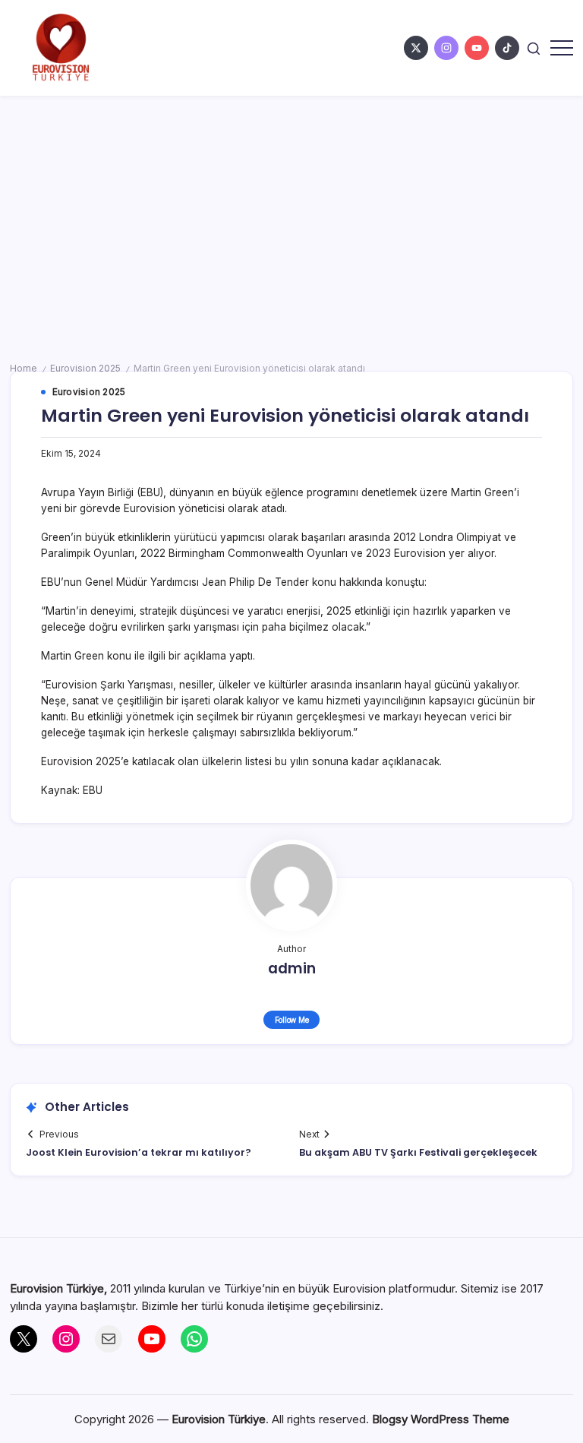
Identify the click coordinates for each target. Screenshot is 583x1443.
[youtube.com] (477, 48)
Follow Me (292, 1019)
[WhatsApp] (194, 1339)
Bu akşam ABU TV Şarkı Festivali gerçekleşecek (418, 1152)
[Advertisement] (291, 209)
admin (292, 968)
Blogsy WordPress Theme (440, 1419)
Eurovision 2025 (85, 368)
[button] (533, 47)
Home (23, 368)
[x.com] (416, 48)
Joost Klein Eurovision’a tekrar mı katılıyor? (138, 1152)
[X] (23, 1339)
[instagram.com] (446, 48)
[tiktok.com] (507, 48)
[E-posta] (108, 1339)
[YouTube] (151, 1339)
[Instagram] (66, 1339)
